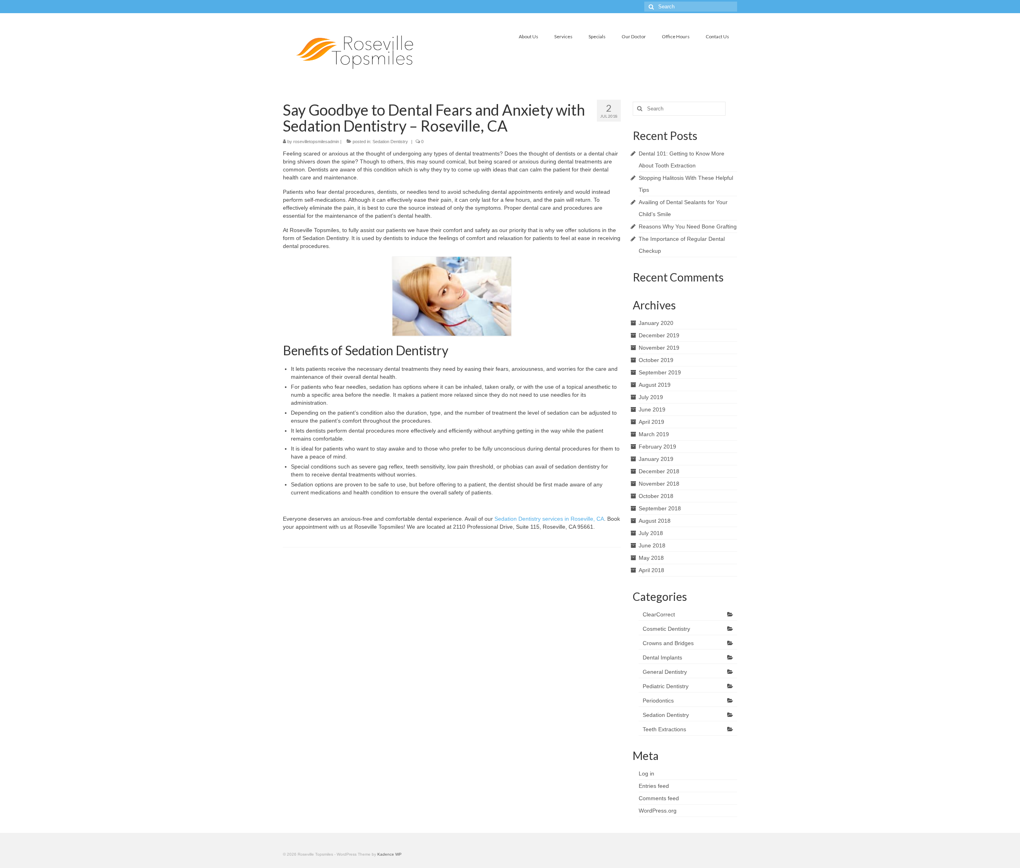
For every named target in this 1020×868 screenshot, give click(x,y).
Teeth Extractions (664, 729)
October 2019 (656, 360)
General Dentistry (665, 672)
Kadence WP (389, 854)
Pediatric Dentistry (665, 686)
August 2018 (655, 521)
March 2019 (654, 434)
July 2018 (651, 533)
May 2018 (651, 558)
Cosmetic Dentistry (666, 629)
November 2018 (659, 483)
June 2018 (652, 545)
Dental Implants (662, 657)
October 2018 (656, 496)
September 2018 (660, 508)
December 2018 (659, 471)
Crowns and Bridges (668, 643)
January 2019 (656, 459)
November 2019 (659, 347)
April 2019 (651, 422)
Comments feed (659, 798)
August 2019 (655, 385)
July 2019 (651, 397)
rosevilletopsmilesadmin (316, 141)
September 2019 (660, 372)
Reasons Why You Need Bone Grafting (688, 226)
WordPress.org (658, 810)
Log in (646, 773)
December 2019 (659, 335)
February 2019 (657, 446)
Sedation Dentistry (390, 141)
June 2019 (652, 409)
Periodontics (658, 700)
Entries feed (654, 786)
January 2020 (656, 323)
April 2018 (651, 570)
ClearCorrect (659, 614)
